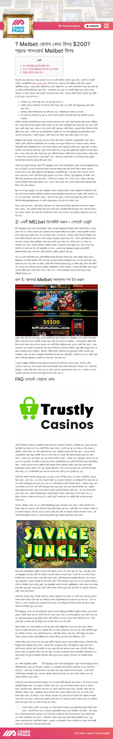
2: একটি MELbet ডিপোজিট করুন (36, 65)
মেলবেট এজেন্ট (41, 83)
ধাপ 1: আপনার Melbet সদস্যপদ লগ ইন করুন (40, 68)
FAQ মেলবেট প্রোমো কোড (33, 72)
